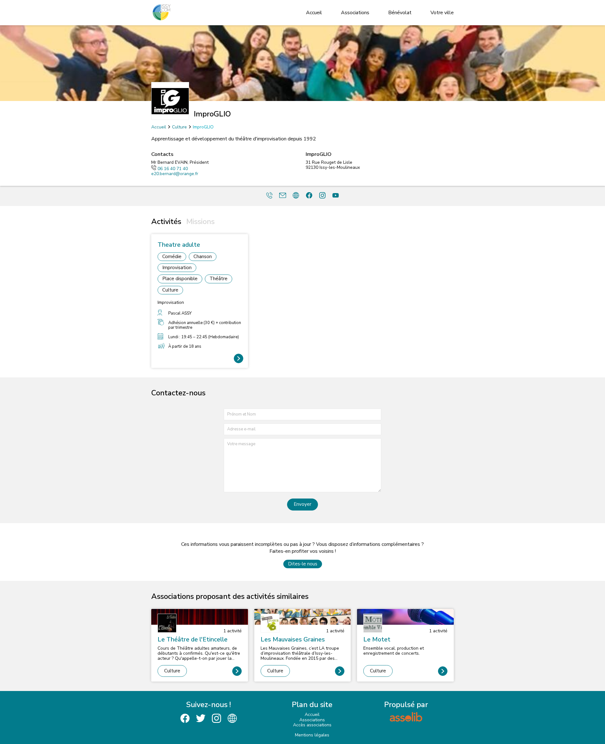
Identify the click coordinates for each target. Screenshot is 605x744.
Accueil (314, 12)
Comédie (172, 256)
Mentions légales (312, 735)
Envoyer (302, 504)
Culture (179, 127)
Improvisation (177, 267)
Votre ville (442, 12)
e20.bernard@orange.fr (174, 174)
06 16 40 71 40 (173, 169)
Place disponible (180, 278)
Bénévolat (400, 12)
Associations (355, 12)
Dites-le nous (302, 564)
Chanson (202, 256)
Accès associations (312, 725)
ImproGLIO (203, 127)
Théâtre (219, 278)
